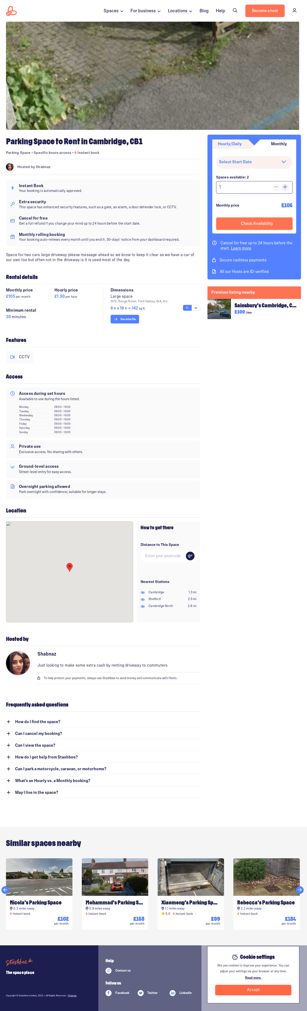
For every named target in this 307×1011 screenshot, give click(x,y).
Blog (204, 10)
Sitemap (72, 995)
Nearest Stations (155, 582)
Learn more (241, 248)
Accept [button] (253, 990)
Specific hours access (53, 153)
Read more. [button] (253, 977)
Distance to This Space (160, 545)
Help (220, 10)
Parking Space (18, 153)
